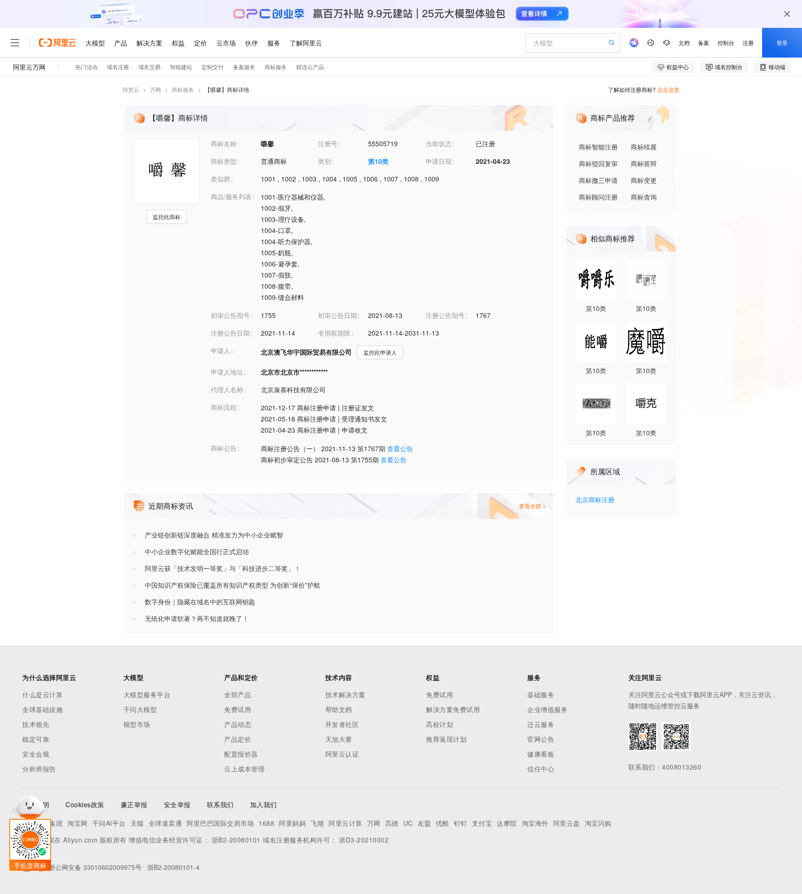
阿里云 (131, 89)
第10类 (378, 161)
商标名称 (224, 143)
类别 (324, 161)
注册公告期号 (445, 315)
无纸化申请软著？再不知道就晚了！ (197, 618)
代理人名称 (227, 389)
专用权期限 (334, 332)
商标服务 (183, 89)
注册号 (327, 143)
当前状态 (439, 143)
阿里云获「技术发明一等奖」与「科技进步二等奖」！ (223, 568)
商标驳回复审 (598, 163)
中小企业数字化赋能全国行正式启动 (197, 551)
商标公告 (224, 448)
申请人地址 (227, 371)
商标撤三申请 (598, 180)
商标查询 (644, 196)
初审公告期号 (230, 315)
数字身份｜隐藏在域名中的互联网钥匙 (200, 601)
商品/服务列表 (231, 196)
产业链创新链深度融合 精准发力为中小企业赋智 (214, 534)
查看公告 (400, 448)
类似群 (220, 178)
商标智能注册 (598, 146)
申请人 (220, 350)
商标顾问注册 (598, 196)
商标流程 (224, 407)
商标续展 (644, 146)
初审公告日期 (337, 315)
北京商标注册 (595, 500)
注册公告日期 (230, 332)
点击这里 (668, 89)
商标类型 (224, 161)
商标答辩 (644, 163)
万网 (155, 89)
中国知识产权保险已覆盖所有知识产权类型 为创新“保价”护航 (232, 585)
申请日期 (439, 161)
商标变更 (644, 180)
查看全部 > (532, 505)
